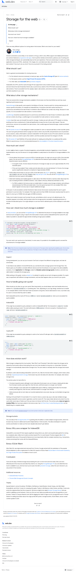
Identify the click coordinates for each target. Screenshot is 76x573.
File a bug (4, 534)
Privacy (7, 569)
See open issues (6, 537)
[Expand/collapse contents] (17, 25)
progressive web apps (26, 58)
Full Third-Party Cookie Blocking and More (52, 403)
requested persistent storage (20, 375)
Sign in (72, 1)
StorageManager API (28, 159)
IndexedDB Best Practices (16, 475)
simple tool (30, 275)
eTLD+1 (48, 172)
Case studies (5, 547)
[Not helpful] (68, 15)
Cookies (8, 120)
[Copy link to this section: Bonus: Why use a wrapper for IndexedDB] (40, 428)
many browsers (12, 212)
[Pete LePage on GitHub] (15, 52)
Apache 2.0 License (12, 513)
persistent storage (23, 410)
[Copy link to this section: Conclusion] (16, 457)
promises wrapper (35, 81)
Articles (4, 6)
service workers (63, 76)
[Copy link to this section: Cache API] (14, 331)
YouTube (4, 558)
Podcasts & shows (6, 550)
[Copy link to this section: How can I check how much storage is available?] (45, 208)
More (30, 1)
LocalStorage (10, 115)
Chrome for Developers (7, 543)
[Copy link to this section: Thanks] (12, 483)
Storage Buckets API (23, 420)
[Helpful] (66, 15)
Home (7, 15)
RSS (3, 563)
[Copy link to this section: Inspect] (12, 257)
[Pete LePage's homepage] (19, 52)
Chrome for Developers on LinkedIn (10, 560)
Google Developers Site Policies (33, 513)
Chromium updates (7, 545)
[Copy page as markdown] (44, 19)
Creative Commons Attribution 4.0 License (46, 511)
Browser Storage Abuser (54, 490)
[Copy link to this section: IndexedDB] (15, 303)
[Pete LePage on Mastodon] (17, 52)
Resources (23, 1)
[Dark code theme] (70, 221)
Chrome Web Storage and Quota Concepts (21, 478)
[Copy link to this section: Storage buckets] (19, 416)
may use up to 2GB (41, 174)
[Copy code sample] (72, 221)
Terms (3, 569)
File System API (13, 139)
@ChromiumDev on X (7, 556)
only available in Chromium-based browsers (51, 141)
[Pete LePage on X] (13, 52)
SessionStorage (10, 105)
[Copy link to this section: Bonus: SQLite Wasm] (24, 444)
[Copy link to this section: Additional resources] (21, 472)
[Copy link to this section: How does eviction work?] (27, 359)
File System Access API (15, 129)
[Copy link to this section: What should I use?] (22, 69)
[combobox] (46, 1)
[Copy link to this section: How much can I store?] (25, 146)
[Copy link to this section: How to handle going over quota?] (34, 282)
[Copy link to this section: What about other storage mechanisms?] (39, 95)
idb (63, 435)
